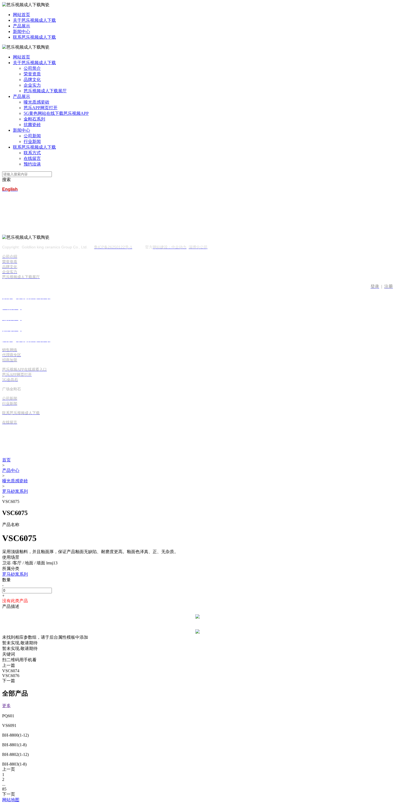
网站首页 (21, 14)
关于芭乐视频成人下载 (34, 20)
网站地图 (10, 799)
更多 (6, 705)
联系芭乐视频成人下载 (34, 37)
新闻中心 (21, 31)
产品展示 (21, 26)
